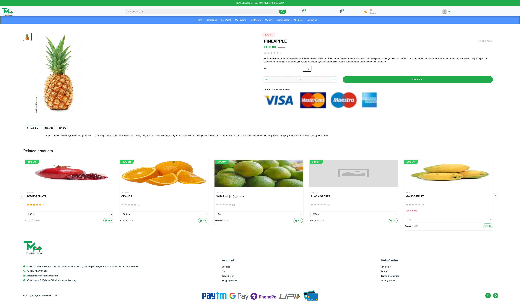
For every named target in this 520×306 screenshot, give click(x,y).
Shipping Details (230, 280)
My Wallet (226, 20)
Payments (386, 266)
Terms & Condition (390, 276)
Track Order (228, 276)
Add (109, 220)
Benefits (48, 128)
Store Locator (283, 20)
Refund (384, 271)
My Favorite (240, 20)
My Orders (256, 20)
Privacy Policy (388, 280)
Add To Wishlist (486, 41)
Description (33, 128)
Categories (212, 20)
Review (62, 128)
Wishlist (226, 266)
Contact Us (312, 20)
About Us (298, 20)
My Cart (268, 20)
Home (199, 20)
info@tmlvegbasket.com (45, 275)
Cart (224, 271)
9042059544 (41, 271)
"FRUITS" (30, 193)
